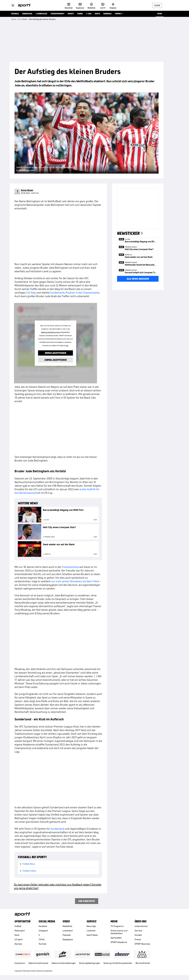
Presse (138, 939)
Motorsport (20, 930)
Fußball (18, 926)
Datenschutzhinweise (38, 963)
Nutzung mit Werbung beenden (117, 963)
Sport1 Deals (92, 935)
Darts (17, 935)
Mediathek (67, 926)
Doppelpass (68, 939)
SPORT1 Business (142, 944)
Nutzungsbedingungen (89, 963)
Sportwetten (116, 937)
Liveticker (91, 930)
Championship (70, 567)
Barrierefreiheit (143, 963)
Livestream (68, 930)
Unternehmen (141, 926)
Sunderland (57, 828)
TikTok (42, 939)
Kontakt (138, 935)
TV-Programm (117, 926)
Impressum (20, 963)
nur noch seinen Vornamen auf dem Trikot (75, 581)
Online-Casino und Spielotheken (119, 932)
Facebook (43, 926)
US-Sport (19, 939)
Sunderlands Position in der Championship (74, 292)
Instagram (43, 930)
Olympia (18, 944)
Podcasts (67, 935)
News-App (91, 926)
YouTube (42, 944)
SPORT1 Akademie (119, 942)
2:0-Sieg (31, 292)
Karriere (138, 930)
